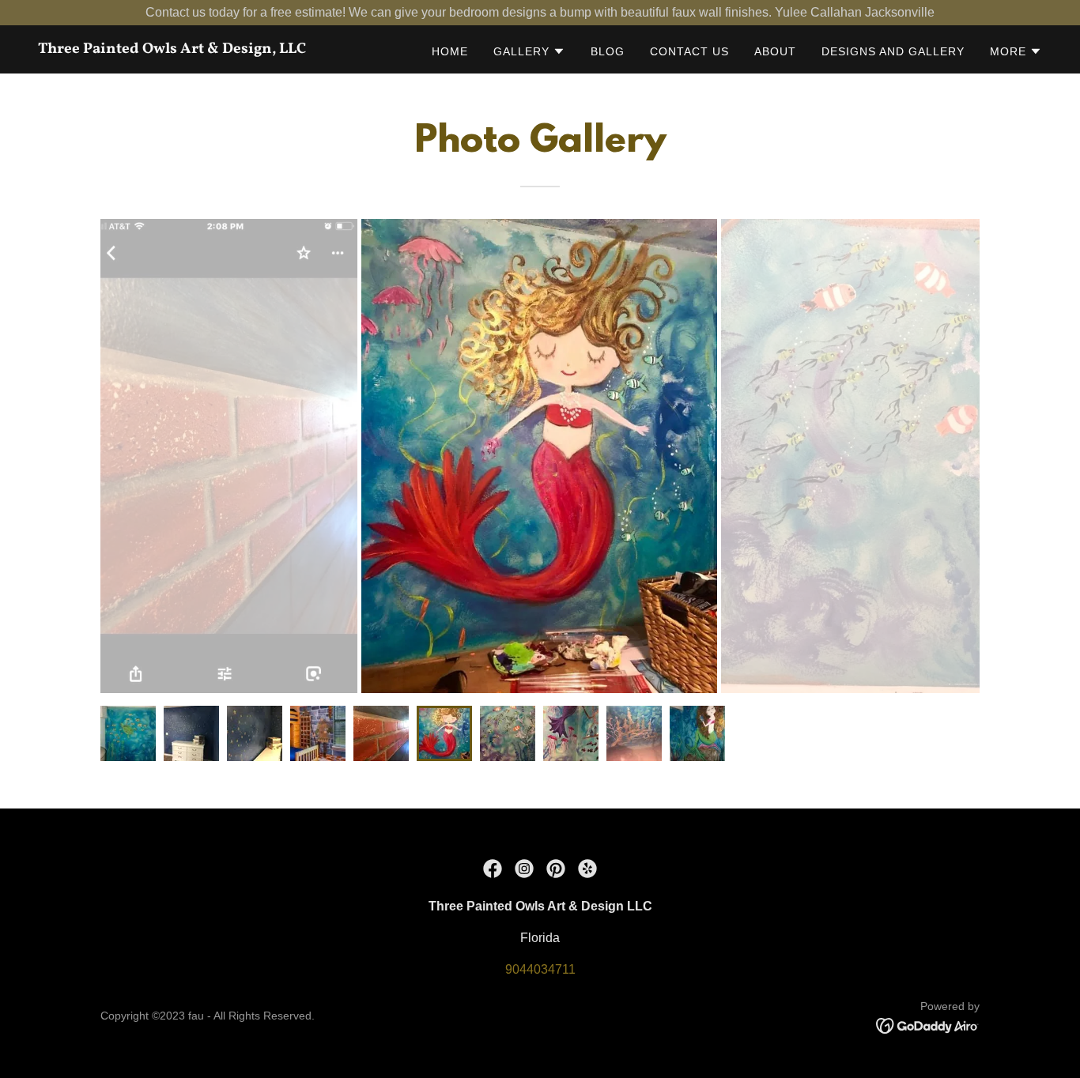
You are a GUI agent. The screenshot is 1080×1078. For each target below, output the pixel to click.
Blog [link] (608, 51)
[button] (529, 51)
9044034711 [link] (540, 969)
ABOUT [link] (775, 51)
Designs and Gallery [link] (893, 51)
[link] (214, 48)
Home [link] (450, 51)
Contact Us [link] (689, 51)
